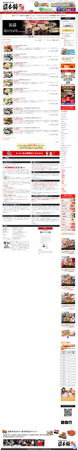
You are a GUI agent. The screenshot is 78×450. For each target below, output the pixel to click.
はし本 (62, 135)
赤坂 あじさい (64, 151)
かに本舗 (63, 155)
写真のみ (9, 39)
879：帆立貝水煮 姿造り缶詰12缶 (20, 62)
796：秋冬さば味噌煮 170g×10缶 (20, 45)
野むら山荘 (63, 149)
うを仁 (62, 143)
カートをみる (31, 1)
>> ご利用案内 (66, 35)
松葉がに (63, 169)
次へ (5, 43)
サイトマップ (72, 1)
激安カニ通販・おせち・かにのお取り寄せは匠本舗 (37, 17)
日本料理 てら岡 (65, 147)
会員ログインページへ (40, 1)
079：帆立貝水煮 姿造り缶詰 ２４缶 (20, 88)
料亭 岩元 (63, 115)
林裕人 (62, 121)
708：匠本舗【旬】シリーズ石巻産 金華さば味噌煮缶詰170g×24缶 (27, 117)
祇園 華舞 (63, 123)
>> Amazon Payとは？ (68, 61)
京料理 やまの (64, 129)
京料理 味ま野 (64, 133)
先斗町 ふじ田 (64, 119)
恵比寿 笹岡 (64, 125)
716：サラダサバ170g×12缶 (19, 98)
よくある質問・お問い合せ (51, 1)
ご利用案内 (60, 1)
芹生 (62, 139)
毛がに (62, 165)
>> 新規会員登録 (67, 36)
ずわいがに (63, 157)
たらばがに (63, 159)
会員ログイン (68, 30)
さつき (62, 141)
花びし (62, 131)
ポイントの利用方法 (69, 45)
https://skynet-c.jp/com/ (17, 237)
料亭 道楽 (63, 117)
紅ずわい (63, 163)
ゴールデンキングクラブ (66, 167)
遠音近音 (63, 127)
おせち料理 (63, 113)
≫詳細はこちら (34, 200)
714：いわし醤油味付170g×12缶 (20, 71)
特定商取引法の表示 (16, 447)
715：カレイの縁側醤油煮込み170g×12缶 (22, 79)
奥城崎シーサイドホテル (66, 145)
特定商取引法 (14, 159)
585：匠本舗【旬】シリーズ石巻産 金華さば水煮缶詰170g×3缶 (26, 127)
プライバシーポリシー (6, 447)
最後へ (7, 43)
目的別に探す (53, 17)
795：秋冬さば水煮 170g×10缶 (19, 54)
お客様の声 (66, 1)
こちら (7, 159)
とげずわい (63, 161)
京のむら (63, 137)
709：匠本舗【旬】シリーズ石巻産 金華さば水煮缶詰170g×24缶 (26, 108)
